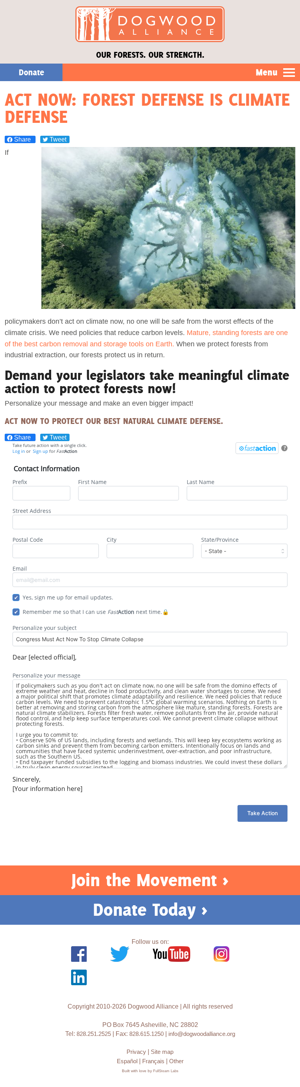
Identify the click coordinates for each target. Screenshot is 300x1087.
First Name (92, 482)
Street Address (31, 510)
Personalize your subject (44, 627)
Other (176, 1061)
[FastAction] (257, 448)
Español (127, 1061)
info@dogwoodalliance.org (201, 1033)
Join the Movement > (150, 880)
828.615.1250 (146, 1033)
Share (22, 139)
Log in (18, 451)
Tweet (57, 139)
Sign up (40, 451)
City (111, 539)
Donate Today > (150, 909)
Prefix (19, 482)
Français (153, 1061)
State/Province (220, 539)
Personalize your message (46, 675)
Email (19, 568)
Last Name (200, 482)
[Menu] (289, 73)
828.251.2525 (94, 1033)
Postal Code (27, 539)
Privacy (136, 1051)
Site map (162, 1051)
